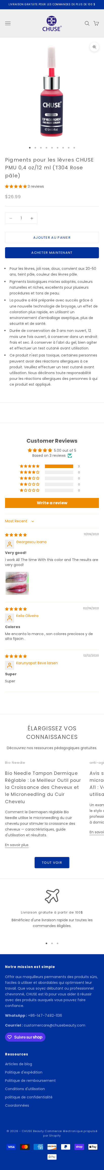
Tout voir (52, 862)
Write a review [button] (52, 503)
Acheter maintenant (51, 252)
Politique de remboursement (30, 1080)
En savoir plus (17, 844)
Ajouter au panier (52, 237)
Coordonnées (17, 1105)
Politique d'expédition (23, 1072)
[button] (16, 186)
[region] (52, 912)
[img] (16, 534)
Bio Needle (15, 762)
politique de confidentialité (29, 1097)
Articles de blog (18, 1063)
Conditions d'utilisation (25, 1088)
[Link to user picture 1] (17, 583)
